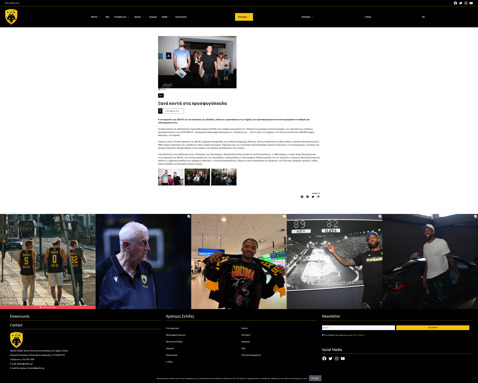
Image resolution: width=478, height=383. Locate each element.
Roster (244, 328)
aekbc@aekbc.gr (25, 364)
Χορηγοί (153, 17)
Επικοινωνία (181, 17)
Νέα (107, 17)
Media (164, 17)
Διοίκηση (245, 341)
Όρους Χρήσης (359, 335)
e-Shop (368, 17)
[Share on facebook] (301, 197)
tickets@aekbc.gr (36, 368)
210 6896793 (58, 355)
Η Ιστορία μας (172, 328)
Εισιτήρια (242, 17)
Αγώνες (137, 17)
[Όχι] (475, 378)
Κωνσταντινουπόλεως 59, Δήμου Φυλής (49, 350)
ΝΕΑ (160, 95)
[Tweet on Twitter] (312, 197)
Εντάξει (315, 378)
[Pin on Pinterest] (318, 197)
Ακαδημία (305, 17)
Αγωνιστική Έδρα (174, 341)
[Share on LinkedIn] (307, 197)
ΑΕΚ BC (94, 17)
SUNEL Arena (14, 3)
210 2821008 (27, 359)
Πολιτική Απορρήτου (251, 355)
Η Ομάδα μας (120, 17)
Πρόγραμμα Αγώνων (176, 335)
